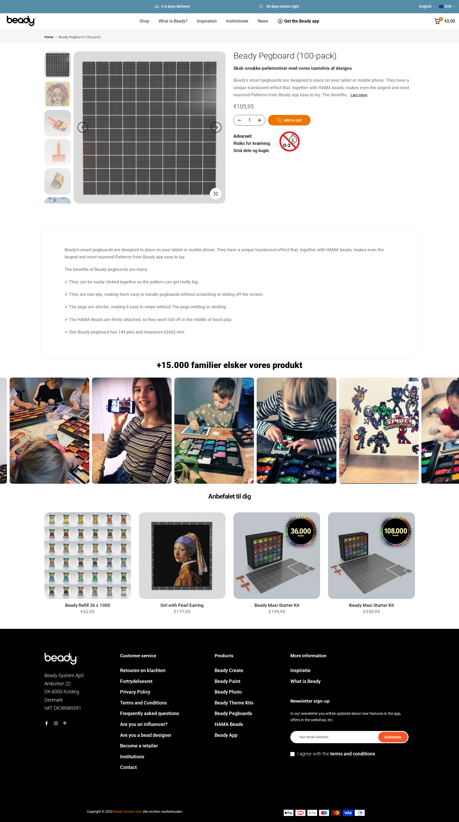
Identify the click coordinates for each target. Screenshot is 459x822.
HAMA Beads (229, 724)
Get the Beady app (301, 21)
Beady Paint (227, 681)
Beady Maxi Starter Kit (276, 605)
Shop (144, 21)
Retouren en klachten (142, 670)
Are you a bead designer (145, 735)
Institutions (132, 756)
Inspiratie (300, 670)
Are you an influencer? (144, 724)
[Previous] (83, 127)
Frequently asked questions (149, 713)
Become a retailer (139, 746)
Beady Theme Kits (234, 703)
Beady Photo (228, 692)
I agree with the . (336, 753)
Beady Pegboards (233, 713)
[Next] (216, 127)
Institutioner (237, 21)
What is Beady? (173, 21)
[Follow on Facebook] (46, 723)
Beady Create (229, 670)
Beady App (226, 735)
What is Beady (305, 681)
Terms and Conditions (143, 703)
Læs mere (359, 95)
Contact (128, 767)
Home (48, 37)
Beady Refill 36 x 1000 (87, 605)
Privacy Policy (135, 692)
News (263, 21)
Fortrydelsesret (136, 681)
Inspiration (207, 21)
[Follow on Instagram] (56, 723)
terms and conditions (352, 753)
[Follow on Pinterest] (65, 723)
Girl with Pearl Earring (182, 605)
